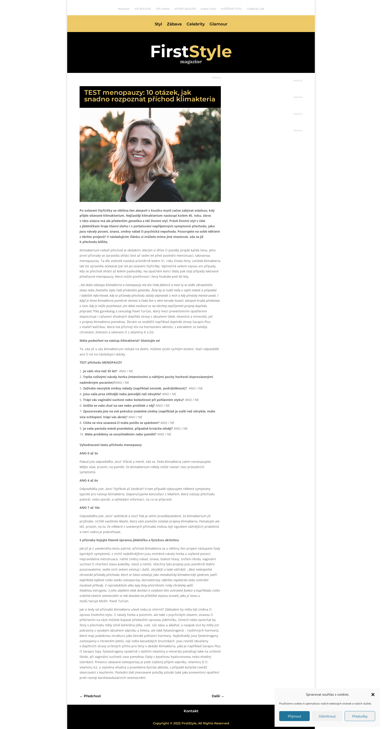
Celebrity (196, 25)
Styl (158, 25)
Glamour (218, 25)
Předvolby (360, 716)
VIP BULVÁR (142, 8)
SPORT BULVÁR (185, 8)
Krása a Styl (208, 8)
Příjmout (294, 716)
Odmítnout (327, 716)
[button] (373, 694)
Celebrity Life (255, 8)
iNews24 (123, 8)
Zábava (174, 25)
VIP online (163, 8)
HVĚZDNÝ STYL (231, 8)
